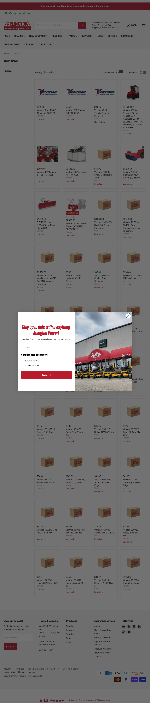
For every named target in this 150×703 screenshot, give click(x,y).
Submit (46, 375)
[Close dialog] (128, 315)
